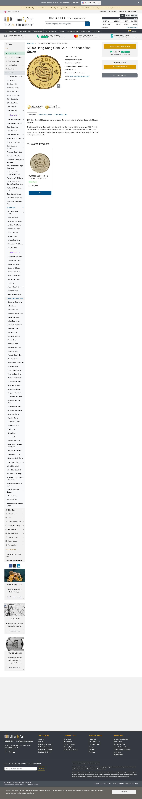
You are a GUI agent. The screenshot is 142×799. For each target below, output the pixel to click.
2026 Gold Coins (12, 99)
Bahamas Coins (13, 232)
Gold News (15, 619)
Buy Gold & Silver (94, 741)
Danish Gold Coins (14, 275)
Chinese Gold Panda (14, 142)
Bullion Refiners (12, 541)
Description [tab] (32, 115)
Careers (40, 741)
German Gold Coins (14, 294)
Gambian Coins (13, 291)
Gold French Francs (13, 462)
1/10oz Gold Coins (13, 95)
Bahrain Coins (12, 236)
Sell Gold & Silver (94, 744)
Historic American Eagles (13, 491)
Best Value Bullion (13, 61)
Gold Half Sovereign (13, 119)
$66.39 (126, 24)
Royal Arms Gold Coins (15, 178)
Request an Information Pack (13, 555)
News (85, 31)
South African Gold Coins (14, 402)
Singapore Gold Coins (15, 393)
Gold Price (106, 21)
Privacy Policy (107, 783)
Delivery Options (69, 747)
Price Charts (96, 31)
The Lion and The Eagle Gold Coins (15, 167)
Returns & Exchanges (71, 749)
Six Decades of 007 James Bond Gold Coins (15, 183)
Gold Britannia (11, 107)
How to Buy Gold (14, 585)
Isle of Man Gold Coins (15, 313)
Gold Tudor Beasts (13, 156)
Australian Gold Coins (15, 221)
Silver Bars (11, 510)
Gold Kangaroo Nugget (12, 147)
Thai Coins (11, 429)
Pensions (62, 31)
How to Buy (92, 739)
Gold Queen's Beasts (14, 194)
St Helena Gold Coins (15, 410)
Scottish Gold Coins (14, 389)
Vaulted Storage (15, 653)
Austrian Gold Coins (14, 225)
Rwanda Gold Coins (14, 378)
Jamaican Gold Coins (15, 325)
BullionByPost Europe (45, 749)
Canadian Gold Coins (15, 257)
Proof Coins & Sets (14, 522)
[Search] (87, 23)
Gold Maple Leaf (12, 131)
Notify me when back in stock (79, 76)
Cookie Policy (98, 783)
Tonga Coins (12, 433)
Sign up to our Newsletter (14, 560)
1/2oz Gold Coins (13, 88)
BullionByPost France (45, 747)
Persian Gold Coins (14, 370)
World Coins (11, 208)
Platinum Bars (12, 529)
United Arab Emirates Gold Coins (15, 446)
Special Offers (12, 53)
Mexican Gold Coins (14, 355)
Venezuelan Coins (14, 454)
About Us (41, 739)
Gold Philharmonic (13, 134)
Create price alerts (133, 27)
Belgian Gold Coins (14, 240)
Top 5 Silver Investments (122, 749)
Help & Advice (111, 11)
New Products (12, 65)
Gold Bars (11, 69)
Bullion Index (118, 754)
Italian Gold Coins (13, 321)
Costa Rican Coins (14, 264)
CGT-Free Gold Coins (14, 76)
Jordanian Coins (13, 328)
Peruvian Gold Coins (14, 374)
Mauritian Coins (13, 351)
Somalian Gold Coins (15, 397)
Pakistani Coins (13, 366)
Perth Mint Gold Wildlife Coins (15, 504)
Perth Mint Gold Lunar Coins (14, 189)
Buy (11, 31)
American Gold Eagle (14, 138)
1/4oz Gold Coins (13, 91)
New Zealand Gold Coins (16, 362)
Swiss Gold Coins (14, 422)
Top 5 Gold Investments (122, 747)
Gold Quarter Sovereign (15, 123)
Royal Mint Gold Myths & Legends (15, 161)
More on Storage (14, 667)
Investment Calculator (121, 739)
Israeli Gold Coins (14, 317)
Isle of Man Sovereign (14, 474)
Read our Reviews (44, 752)
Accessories (11, 545)
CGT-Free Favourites (14, 57)
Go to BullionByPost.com (92, 3)
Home (9, 44)
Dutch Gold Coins (14, 279)
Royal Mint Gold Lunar (14, 198)
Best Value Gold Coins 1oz (14, 203)
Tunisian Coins (12, 437)
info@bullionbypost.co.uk (24, 741)
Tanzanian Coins (13, 425)
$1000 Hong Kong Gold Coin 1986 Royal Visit (38, 177)
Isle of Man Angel (13, 466)
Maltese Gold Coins (14, 347)
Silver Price (106, 24)
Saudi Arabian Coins (14, 385)
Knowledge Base (72, 31)
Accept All (124, 791)
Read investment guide (14, 597)
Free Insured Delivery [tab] (45, 115)
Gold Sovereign (12, 110)
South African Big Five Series (14, 485)
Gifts (9, 518)
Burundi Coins (12, 248)
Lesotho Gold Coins (14, 336)
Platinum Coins (12, 533)
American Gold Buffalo (14, 152)
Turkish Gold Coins (14, 441)
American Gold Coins (13, 212)
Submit (41, 768)
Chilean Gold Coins (14, 260)
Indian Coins (12, 306)
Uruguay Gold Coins (14, 450)
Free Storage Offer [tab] (61, 115)
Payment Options (69, 744)
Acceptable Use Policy (131, 783)
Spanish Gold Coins (14, 406)
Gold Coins (11, 73)
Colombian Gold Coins (15, 458)
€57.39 (135, 24)
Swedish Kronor (13, 418)
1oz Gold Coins (12, 84)
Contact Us (102, 11)
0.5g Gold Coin (12, 80)
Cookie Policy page (96, 790)
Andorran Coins (13, 217)
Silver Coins (11, 514)
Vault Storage (37, 31)
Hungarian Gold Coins (15, 302)
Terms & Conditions (118, 783)
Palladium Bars (12, 537)
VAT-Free (51, 31)
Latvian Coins (12, 332)
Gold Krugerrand (12, 127)
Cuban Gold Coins (14, 268)
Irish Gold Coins (13, 309)
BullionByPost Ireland (45, 744)
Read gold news (14, 631)
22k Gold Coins (12, 496)
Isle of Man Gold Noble (14, 470)
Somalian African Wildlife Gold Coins (15, 479)
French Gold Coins (14, 287)
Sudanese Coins (13, 414)
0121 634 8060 (9, 741)
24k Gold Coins (12, 499)
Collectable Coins (13, 525)
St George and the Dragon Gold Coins (13, 173)
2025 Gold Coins (12, 103)
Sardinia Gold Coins (14, 381)
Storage (91, 747)
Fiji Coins (11, 283)
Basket (133, 31)
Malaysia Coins (13, 344)
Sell (25, 31)
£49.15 (118, 24)
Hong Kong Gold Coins (15, 298)
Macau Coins (12, 340)
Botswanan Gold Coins (15, 244)
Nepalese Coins (13, 359)
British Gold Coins (14, 229)
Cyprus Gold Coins (14, 272)
